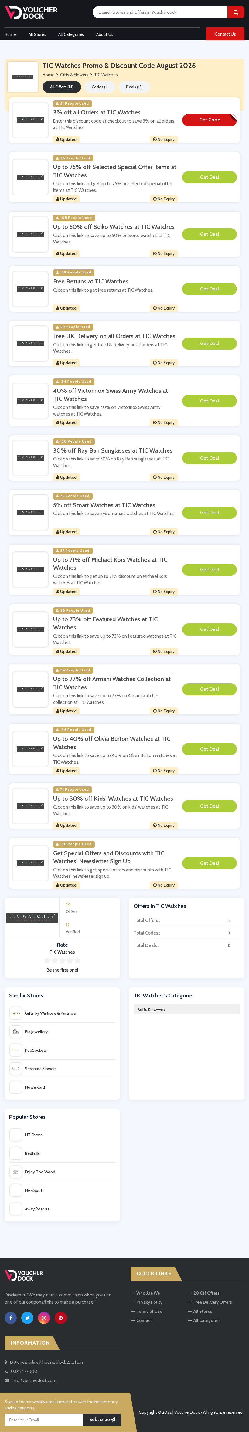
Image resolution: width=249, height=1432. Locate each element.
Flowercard (35, 1087)
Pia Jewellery (36, 1031)
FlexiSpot (33, 1190)
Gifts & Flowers (151, 1009)
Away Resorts (37, 1209)
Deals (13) (134, 86)
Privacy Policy (149, 1302)
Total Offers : (182, 920)
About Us (105, 34)
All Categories (71, 34)
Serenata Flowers (40, 1068)
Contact (144, 1320)
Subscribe (100, 1419)
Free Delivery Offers (212, 1302)
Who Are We (148, 1293)
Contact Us (225, 34)
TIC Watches (106, 74)
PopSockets (36, 1050)
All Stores (37, 34)
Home (10, 34)
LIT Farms (34, 1135)
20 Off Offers (206, 1293)
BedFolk (32, 1153)
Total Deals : (182, 945)
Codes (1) (100, 86)
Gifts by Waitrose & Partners (50, 1013)
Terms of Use (149, 1311)
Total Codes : (182, 933)
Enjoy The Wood (40, 1172)
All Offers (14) (61, 86)
